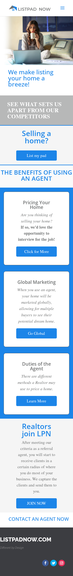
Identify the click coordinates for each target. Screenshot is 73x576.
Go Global (36, 333)
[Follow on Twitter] (53, 563)
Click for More (36, 251)
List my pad (36, 155)
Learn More (36, 401)
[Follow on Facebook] (45, 563)
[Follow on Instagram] (61, 563)
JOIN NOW (36, 503)
